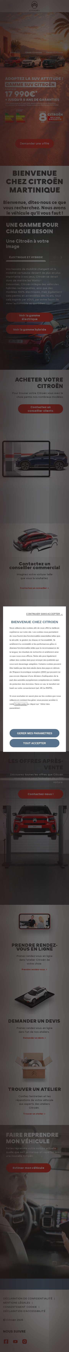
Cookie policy (20, 704)
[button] (44, 613)
